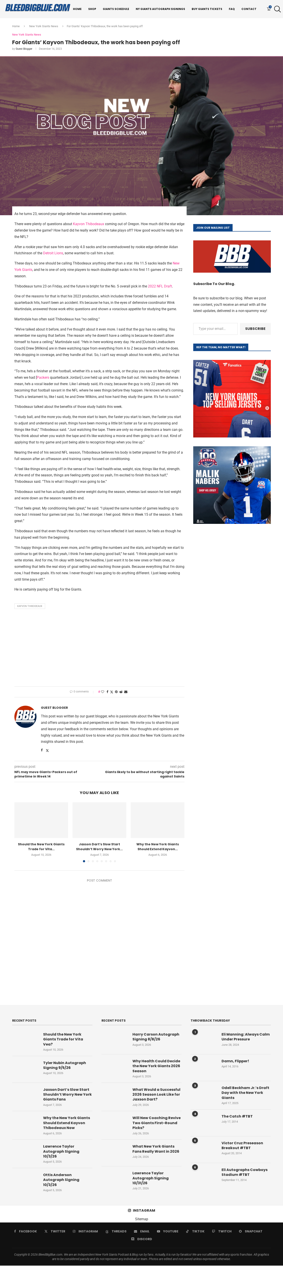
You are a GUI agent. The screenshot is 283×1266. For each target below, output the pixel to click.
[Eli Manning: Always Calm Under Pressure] (204, 1041)
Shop (92, 9)
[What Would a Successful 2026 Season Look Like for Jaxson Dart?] (114, 1096)
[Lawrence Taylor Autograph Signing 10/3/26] (25, 1153)
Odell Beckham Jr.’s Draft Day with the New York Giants (245, 1092)
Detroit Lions (53, 253)
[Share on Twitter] (111, 692)
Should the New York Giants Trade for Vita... (41, 846)
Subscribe (255, 328)
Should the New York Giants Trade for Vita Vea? (63, 1039)
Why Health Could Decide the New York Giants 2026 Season (156, 1066)
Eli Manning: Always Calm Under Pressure (246, 1037)
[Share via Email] (125, 692)
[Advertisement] (99, 649)
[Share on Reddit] (120, 692)
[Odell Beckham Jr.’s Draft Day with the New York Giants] (204, 1094)
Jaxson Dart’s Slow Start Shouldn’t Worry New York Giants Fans (67, 1094)
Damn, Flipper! (235, 1061)
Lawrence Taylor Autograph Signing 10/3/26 (61, 1151)
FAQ (232, 9)
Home (77, 9)
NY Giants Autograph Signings (160, 9)
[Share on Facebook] (107, 692)
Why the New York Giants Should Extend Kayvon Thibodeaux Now (66, 1123)
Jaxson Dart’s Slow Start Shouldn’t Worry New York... (99, 846)
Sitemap (141, 1219)
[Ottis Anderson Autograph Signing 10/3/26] (25, 1181)
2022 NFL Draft (160, 286)
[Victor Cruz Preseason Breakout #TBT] (204, 1149)
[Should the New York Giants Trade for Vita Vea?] (41, 820)
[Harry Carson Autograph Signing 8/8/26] (114, 1041)
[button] (20, 832)
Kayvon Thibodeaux (88, 224)
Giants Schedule (116, 9)
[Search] (276, 9)
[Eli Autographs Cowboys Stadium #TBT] (204, 1176)
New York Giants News (43, 26)
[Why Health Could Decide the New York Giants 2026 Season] (114, 1067)
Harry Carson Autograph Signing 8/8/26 (155, 1037)
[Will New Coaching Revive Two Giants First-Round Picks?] (114, 1124)
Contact (248, 9)
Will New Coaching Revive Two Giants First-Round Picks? (156, 1123)
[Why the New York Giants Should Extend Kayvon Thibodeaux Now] (157, 820)
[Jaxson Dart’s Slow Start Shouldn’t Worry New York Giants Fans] (99, 820)
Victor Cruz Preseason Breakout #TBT (242, 1145)
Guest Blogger (24, 48)
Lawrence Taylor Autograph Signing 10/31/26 (150, 1178)
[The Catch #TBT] (204, 1123)
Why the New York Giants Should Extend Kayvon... (157, 846)
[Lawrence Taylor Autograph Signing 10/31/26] (114, 1179)
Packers (43, 377)
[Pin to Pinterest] (116, 692)
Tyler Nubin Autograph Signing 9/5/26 (64, 1065)
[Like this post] (102, 692)
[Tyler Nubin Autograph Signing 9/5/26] (25, 1069)
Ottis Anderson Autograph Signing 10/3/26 (61, 1180)
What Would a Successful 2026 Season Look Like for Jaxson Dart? (156, 1094)
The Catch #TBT (237, 1116)
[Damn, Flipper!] (204, 1067)
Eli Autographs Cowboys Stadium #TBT (245, 1172)
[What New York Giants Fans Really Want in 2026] (114, 1153)
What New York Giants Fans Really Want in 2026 (155, 1149)
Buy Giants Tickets (207, 9)
